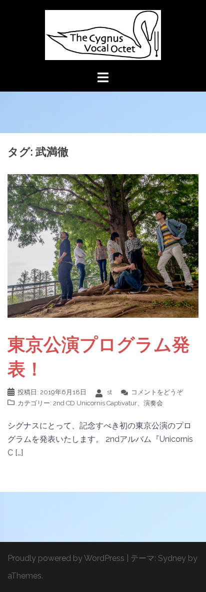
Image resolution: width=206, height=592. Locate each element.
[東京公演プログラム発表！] (103, 245)
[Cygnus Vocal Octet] (102, 34)
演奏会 (153, 403)
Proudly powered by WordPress (66, 558)
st (109, 392)
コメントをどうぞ (157, 392)
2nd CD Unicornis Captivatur (95, 403)
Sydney (172, 558)
